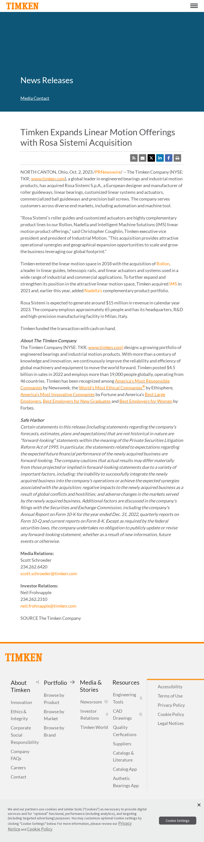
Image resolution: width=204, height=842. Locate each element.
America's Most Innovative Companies (57, 394)
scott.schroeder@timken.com (48, 573)
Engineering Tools (124, 698)
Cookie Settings (178, 820)
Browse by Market (54, 715)
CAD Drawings (122, 714)
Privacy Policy (171, 705)
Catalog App (125, 769)
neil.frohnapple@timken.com (48, 606)
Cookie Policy (171, 714)
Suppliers (122, 743)
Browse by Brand (54, 731)
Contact (18, 776)
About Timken (20, 686)
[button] (199, 805)
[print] (177, 158)
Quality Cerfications (125, 730)
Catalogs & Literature (123, 756)
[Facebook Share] (168, 158)
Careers (18, 767)
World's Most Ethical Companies (112, 387)
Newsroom (91, 701)
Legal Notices (171, 723)
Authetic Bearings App (126, 781)
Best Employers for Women (145, 401)
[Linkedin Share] (160, 158)
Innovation (21, 702)
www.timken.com (48, 178)
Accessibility (170, 686)
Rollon (162, 263)
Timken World (94, 727)
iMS (173, 283)
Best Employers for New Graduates (77, 401)
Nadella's (93, 290)
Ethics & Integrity (19, 715)
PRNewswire (108, 172)
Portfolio (55, 682)
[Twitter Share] (151, 158)
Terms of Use (170, 696)
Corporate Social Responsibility (25, 735)
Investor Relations (89, 714)
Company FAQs (20, 755)
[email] (142, 158)
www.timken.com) (105, 347)
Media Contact (34, 98)
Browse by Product (54, 698)
